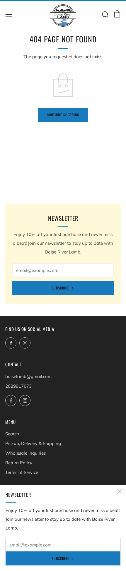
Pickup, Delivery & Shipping (33, 443)
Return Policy (18, 462)
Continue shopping (63, 114)
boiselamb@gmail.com (28, 376)
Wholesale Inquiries (25, 453)
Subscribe (60, 287)
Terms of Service (21, 472)
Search (12, 434)
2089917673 (18, 386)
